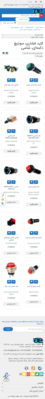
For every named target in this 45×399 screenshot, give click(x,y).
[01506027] (34, 119)
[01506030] (34, 221)
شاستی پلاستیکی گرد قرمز (34, 237)
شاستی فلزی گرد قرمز (33, 286)
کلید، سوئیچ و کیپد (17, 27)
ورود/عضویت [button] (22, 19)
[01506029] (34, 270)
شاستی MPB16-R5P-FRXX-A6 (11, 187)
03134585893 (24, 5)
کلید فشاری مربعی (33, 186)
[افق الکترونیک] (38, 11)
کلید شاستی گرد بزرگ (11, 286)
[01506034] (11, 69)
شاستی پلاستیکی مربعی (33, 85)
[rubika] (26, 368)
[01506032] (34, 170)
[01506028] (11, 270)
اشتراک (8, 329)
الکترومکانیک (29, 27)
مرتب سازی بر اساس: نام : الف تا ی (33, 53)
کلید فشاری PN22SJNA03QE (11, 137)
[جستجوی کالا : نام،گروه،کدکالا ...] (41, 16)
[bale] (40, 368)
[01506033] (34, 69)
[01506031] (11, 221)
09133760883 (36, 5)
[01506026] (11, 170)
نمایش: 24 (39, 56)
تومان (30, 2)
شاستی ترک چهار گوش (11, 85)
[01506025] (11, 119)
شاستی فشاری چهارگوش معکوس (11, 238)
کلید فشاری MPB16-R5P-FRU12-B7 (33, 137)
